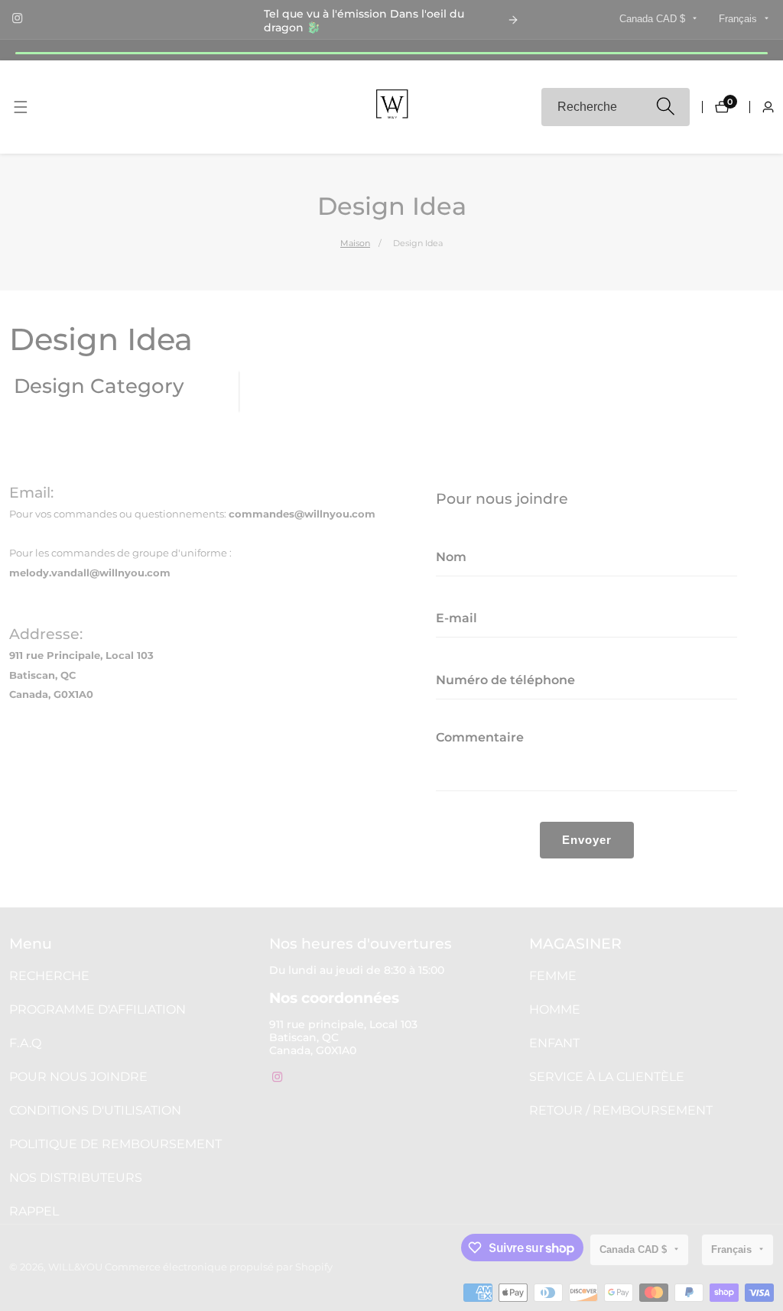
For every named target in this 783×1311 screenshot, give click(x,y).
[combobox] (615, 107)
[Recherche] (664, 107)
